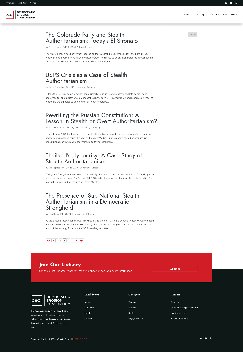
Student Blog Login (180, 318)
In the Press (10, 3)
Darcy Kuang (54, 87)
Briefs (225, 15)
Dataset (213, 15)
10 (68, 240)
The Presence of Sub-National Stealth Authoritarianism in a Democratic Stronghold (92, 201)
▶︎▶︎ (81, 240)
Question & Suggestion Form (184, 307)
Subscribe (175, 268)
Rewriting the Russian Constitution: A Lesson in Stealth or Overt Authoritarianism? (101, 118)
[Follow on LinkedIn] (226, 3)
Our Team (89, 307)
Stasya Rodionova (57, 127)
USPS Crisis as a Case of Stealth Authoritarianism (86, 77)
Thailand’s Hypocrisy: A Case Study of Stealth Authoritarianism (94, 158)
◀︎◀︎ (48, 240)
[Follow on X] (236, 3)
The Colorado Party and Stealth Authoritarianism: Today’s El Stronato (92, 37)
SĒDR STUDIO (81, 339)
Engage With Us (135, 318)
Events (234, 15)
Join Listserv (22, 3)
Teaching (200, 15)
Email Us (175, 302)
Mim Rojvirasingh (56, 168)
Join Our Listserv (178, 312)
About (187, 15)
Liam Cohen (54, 214)
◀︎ (53, 240)
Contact (33, 3)
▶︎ (76, 240)
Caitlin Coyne (55, 47)
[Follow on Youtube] (231, 3)
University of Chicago (86, 87)
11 (72, 240)
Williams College (84, 47)
